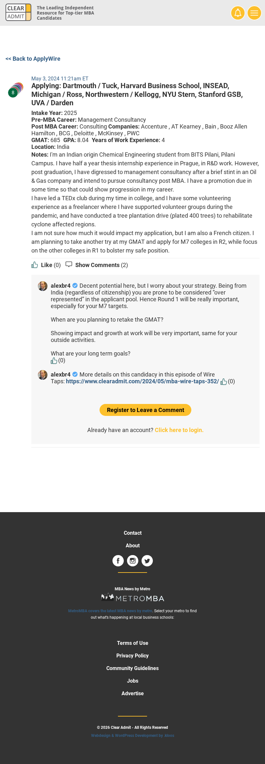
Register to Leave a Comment (145, 410)
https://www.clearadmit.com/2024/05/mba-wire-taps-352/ (142, 381)
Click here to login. (179, 430)
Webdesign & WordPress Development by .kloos (132, 735)
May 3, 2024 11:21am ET (60, 79)
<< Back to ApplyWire (32, 58)
